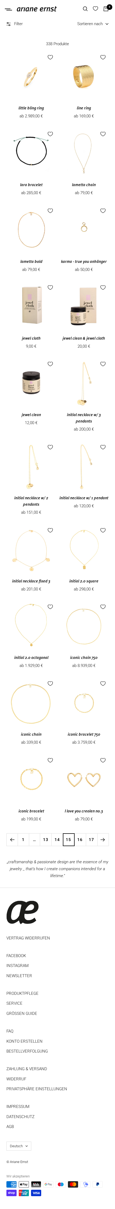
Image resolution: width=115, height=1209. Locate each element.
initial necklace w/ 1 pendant (83, 498)
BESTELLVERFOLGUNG (27, 1051)
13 (45, 839)
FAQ (9, 1031)
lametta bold (31, 262)
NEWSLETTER (19, 975)
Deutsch (16, 1146)
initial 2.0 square (83, 581)
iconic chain (31, 735)
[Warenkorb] (106, 8)
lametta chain (84, 185)
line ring (84, 108)
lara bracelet (31, 185)
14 (57, 839)
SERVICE (14, 1003)
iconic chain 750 (84, 658)
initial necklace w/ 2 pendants (31, 501)
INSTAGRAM (17, 965)
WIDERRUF (16, 1079)
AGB (10, 1126)
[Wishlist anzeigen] (95, 8)
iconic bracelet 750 (84, 735)
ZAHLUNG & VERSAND (26, 1068)
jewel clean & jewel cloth (84, 339)
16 (80, 839)
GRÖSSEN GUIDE (21, 1013)
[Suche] (85, 8)
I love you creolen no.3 (84, 811)
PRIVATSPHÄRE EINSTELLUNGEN (36, 1089)
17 (91, 839)
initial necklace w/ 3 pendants (84, 418)
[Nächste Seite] (103, 839)
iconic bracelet (31, 811)
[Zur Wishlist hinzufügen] (50, 57)
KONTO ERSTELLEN (24, 1041)
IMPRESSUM (17, 1106)
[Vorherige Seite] (12, 839)
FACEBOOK (16, 955)
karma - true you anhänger (84, 262)
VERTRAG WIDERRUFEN (28, 938)
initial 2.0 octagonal (31, 658)
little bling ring (31, 108)
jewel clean (31, 415)
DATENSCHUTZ (20, 1116)
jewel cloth (31, 339)
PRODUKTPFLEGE (22, 993)
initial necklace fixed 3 (31, 581)
